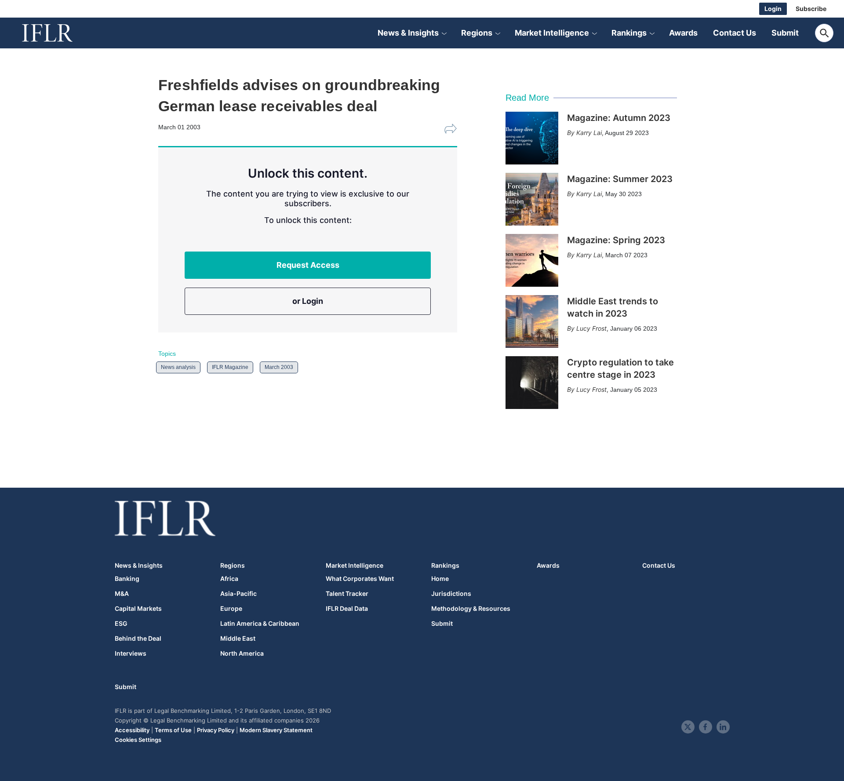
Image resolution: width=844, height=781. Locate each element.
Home (440, 579)
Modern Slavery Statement (276, 730)
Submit (785, 32)
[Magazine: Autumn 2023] (532, 138)
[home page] (57, 33)
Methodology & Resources (470, 609)
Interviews (130, 653)
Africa (229, 579)
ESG (121, 623)
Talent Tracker (347, 594)
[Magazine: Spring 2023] (532, 260)
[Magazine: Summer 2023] (532, 199)
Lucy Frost (591, 328)
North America (242, 653)
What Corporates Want (360, 579)
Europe (231, 609)
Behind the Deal (138, 638)
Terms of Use (173, 730)
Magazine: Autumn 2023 (618, 118)
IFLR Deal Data (347, 609)
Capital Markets (138, 609)
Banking (127, 579)
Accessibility (132, 730)
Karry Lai (589, 132)
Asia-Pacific (238, 594)
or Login (307, 301)
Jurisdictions (451, 594)
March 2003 (279, 367)
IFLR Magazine (230, 367)
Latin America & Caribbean (259, 623)
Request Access (307, 265)
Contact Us (734, 32)
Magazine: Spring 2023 (616, 240)
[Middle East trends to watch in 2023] (532, 321)
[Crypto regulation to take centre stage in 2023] (532, 382)
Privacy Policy (215, 730)
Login (773, 8)
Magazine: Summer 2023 (620, 179)
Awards (683, 32)
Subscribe (811, 8)
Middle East (237, 638)
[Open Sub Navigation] (444, 33)
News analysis (178, 367)
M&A (122, 594)
